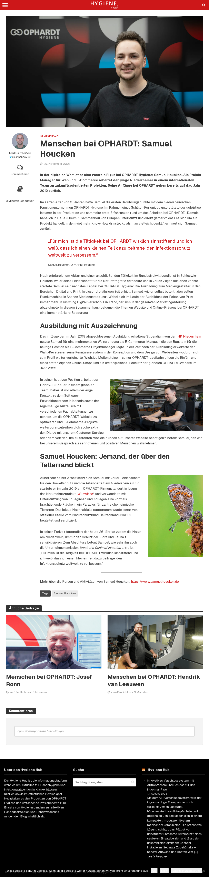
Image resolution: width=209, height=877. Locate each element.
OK (154, 870)
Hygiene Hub (159, 769)
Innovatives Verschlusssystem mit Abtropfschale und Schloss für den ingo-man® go (171, 784)
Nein (164, 870)
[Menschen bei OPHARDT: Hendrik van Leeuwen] (155, 642)
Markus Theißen (20, 153)
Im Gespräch (49, 135)
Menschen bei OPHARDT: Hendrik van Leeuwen (154, 680)
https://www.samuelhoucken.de (155, 581)
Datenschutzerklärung (186, 870)
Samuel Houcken (65, 593)
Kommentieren (20, 174)
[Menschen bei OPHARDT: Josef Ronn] (53, 642)
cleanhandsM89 (21, 157)
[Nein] (204, 871)
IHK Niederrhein (189, 336)
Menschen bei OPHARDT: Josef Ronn (49, 680)
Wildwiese (85, 494)
